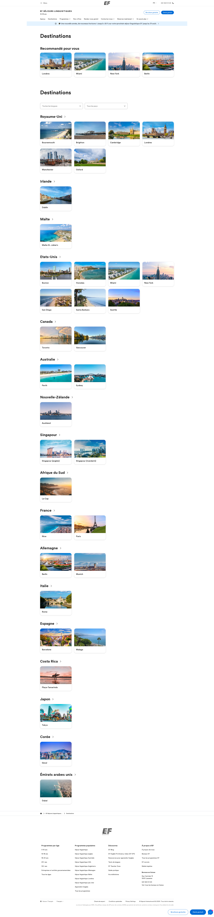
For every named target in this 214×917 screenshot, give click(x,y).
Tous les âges (46, 874)
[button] (44, 3)
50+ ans (44, 866)
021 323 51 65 (147, 882)
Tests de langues (114, 862)
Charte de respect (99, 901)
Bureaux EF (146, 854)
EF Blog (111, 850)
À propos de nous (148, 850)
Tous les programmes (82, 891)
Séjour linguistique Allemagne (85, 870)
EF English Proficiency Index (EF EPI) (121, 854)
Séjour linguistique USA (83, 862)
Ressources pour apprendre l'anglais (121, 858)
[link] (56, 12)
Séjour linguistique (81, 850)
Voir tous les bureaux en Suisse (153, 885)
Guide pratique (113, 870)
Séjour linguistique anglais (84, 854)
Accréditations (113, 874)
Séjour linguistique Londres (84, 878)
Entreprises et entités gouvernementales (55, 870)
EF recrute (145, 862)
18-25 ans (44, 858)
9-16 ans (44, 850)
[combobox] (61, 106)
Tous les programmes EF (150, 858)
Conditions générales (115, 901)
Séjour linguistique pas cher (84, 883)
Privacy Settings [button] (131, 901)
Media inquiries (147, 866)
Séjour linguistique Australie (84, 858)
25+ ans (44, 862)
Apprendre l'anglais (81, 887)
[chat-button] (210, 912)
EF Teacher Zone (114, 866)
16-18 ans (44, 854)
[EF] (107, 3)
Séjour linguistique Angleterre (85, 866)
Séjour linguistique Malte (83, 874)
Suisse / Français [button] (48, 901)
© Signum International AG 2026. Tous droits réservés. (156, 901)
